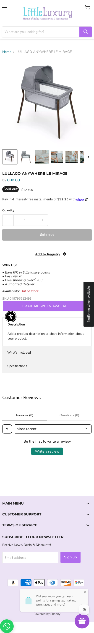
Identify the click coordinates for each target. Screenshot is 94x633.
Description (16, 324)
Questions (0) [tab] (69, 415)
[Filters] (7, 428)
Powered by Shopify (47, 614)
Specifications (17, 366)
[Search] (85, 32)
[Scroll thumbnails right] (87, 157)
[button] (47, 253)
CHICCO (13, 180)
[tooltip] (64, 254)
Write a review (47, 451)
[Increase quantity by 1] (42, 220)
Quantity (8, 210)
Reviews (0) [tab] (24, 415)
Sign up (70, 557)
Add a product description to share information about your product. (46, 336)
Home (6, 52)
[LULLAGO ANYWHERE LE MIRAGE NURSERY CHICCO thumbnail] (10, 157)
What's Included (19, 352)
